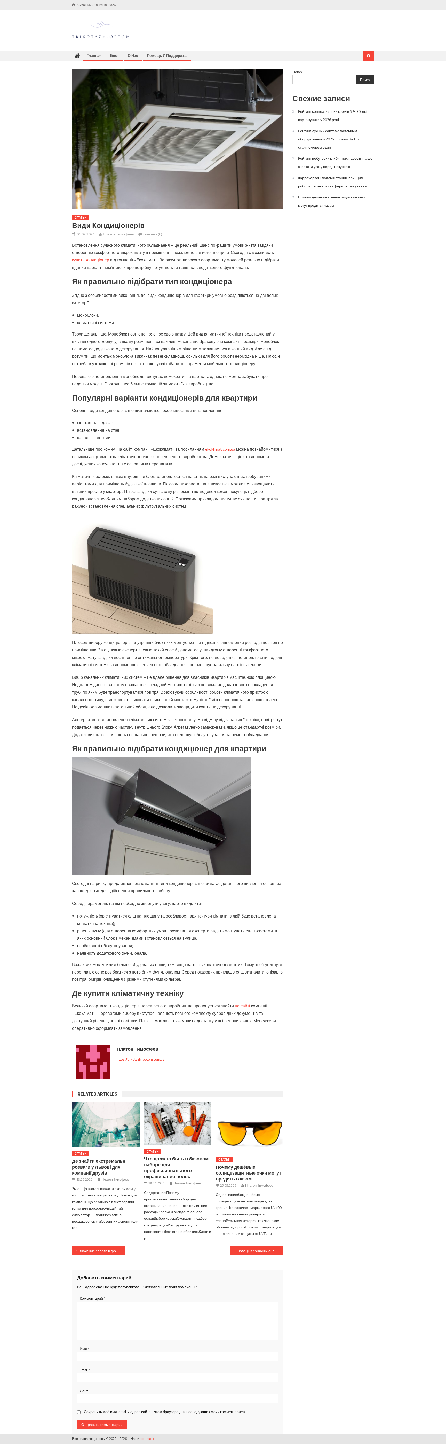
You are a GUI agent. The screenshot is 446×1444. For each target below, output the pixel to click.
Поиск (297, 72)
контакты (147, 1438)
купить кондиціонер (90, 260)
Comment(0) (152, 234)
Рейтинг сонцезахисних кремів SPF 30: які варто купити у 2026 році (332, 115)
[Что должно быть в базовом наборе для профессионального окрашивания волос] (178, 1123)
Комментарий (92, 1298)
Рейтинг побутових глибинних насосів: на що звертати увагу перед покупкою (335, 162)
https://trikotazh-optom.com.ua (140, 1059)
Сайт (84, 1390)
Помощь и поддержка (167, 55)
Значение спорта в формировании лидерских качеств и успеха (102, 1251)
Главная (94, 55)
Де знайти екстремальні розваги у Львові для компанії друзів (99, 1167)
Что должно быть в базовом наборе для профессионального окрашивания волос (176, 1167)
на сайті (242, 1006)
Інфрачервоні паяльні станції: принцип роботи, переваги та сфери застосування (332, 182)
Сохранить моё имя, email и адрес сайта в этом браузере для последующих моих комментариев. (164, 1411)
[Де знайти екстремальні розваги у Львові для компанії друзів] (106, 1124)
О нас (133, 55)
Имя (84, 1348)
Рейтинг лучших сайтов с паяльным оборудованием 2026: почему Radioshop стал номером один (332, 139)
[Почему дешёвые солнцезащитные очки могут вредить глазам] (249, 1127)
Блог (114, 55)
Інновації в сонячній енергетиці (259, 1251)
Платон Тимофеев (118, 234)
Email (85, 1370)
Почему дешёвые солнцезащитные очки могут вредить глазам (248, 1172)
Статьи (81, 217)
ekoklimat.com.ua (220, 449)
